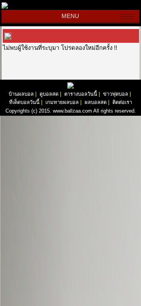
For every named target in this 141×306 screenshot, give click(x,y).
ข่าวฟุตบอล (115, 94)
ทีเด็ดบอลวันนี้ (24, 102)
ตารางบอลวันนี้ (80, 94)
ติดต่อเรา (122, 102)
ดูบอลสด (49, 94)
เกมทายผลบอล (62, 102)
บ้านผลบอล (21, 94)
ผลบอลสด (96, 102)
